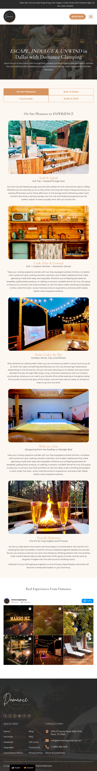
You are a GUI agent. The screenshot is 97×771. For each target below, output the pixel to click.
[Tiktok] (15, 716)
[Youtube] (19, 716)
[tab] (26, 91)
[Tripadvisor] (29, 716)
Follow (89, 601)
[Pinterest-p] (24, 716)
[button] (90, 16)
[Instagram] (10, 716)
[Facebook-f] (5, 716)
